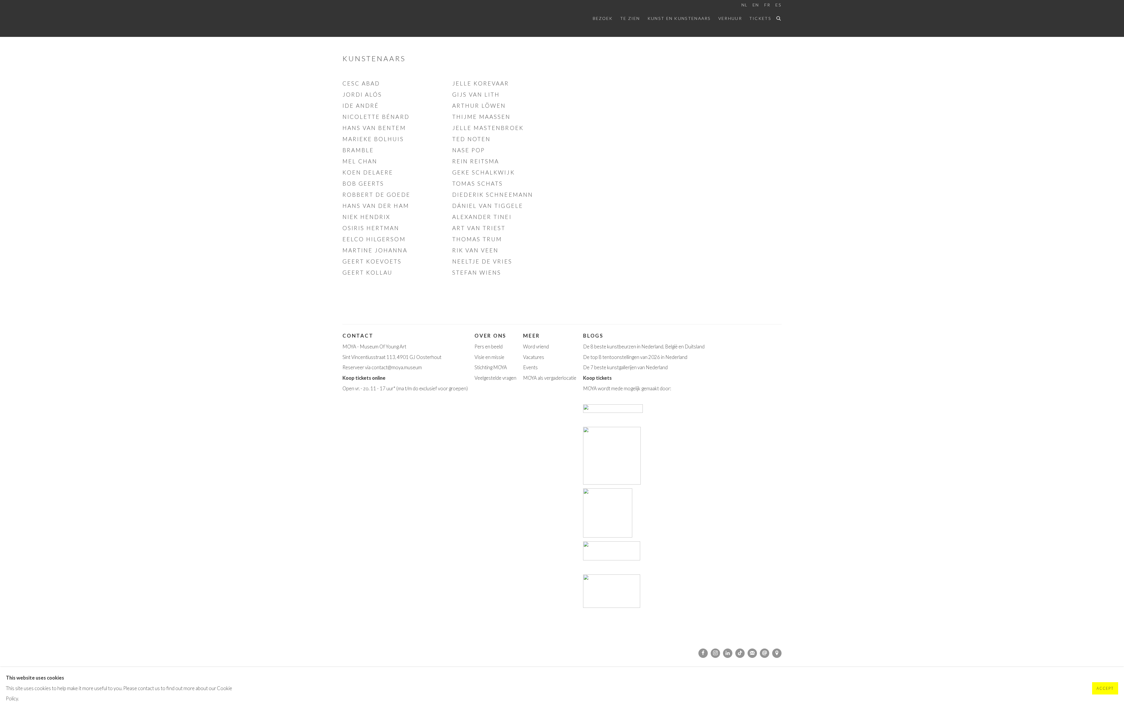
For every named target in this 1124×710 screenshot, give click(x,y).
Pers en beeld (488, 347)
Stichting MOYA (490, 367)
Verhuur (730, 18)
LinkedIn (727, 653)
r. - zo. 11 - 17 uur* (376, 388)
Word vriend (536, 347)
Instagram (715, 653)
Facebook (703, 653)
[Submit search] (779, 17)
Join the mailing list (752, 653)
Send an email (764, 653)
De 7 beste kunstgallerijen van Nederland (625, 367)
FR (767, 4)
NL (744, 4)
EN (756, 4)
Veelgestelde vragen (495, 378)
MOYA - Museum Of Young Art (374, 347)
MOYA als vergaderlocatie (549, 378)
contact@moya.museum (396, 367)
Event (529, 367)
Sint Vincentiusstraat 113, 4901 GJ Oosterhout (391, 357)
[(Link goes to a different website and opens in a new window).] (613, 411)
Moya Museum (371, 18)
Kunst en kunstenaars (679, 18)
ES (778, 4)
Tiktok (740, 653)
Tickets (760, 18)
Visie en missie (489, 357)
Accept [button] (1105, 689)
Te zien (630, 18)
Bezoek (603, 18)
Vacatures (533, 357)
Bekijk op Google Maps (777, 653)
